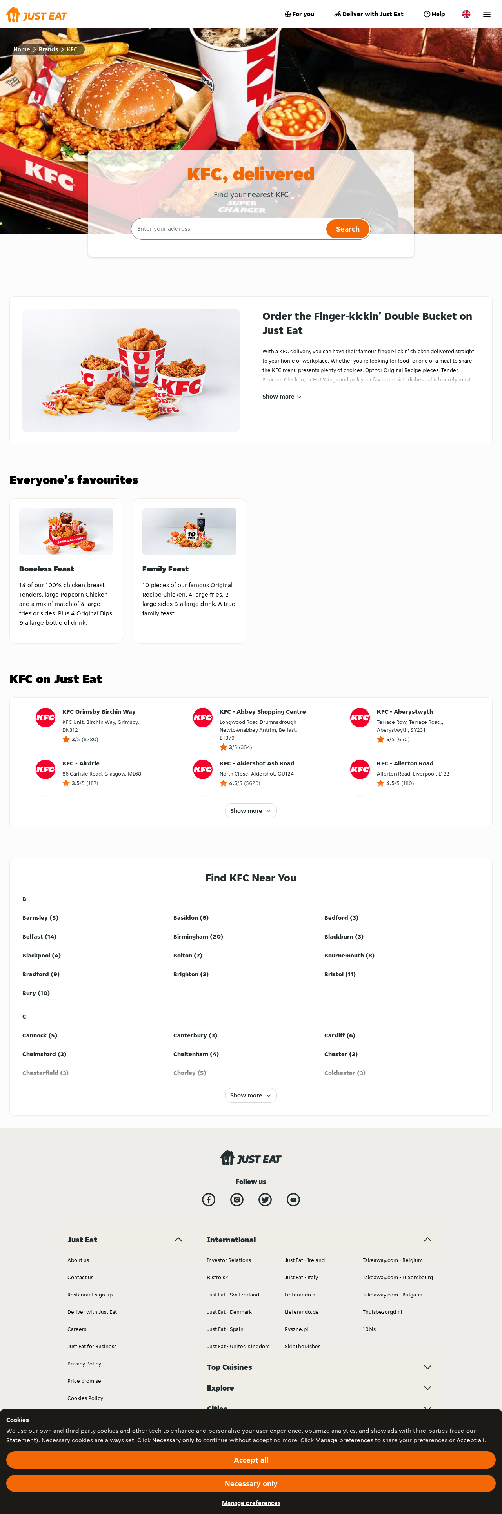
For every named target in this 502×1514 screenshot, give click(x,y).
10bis (369, 1329)
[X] (265, 1200)
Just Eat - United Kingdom (238, 1346)
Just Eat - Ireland (305, 1260)
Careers (76, 1329)
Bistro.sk (217, 1277)
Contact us (80, 1277)
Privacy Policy (84, 1363)
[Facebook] (208, 1200)
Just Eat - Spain (225, 1329)
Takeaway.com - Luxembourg (398, 1277)
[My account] (487, 14)
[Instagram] (237, 1200)
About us (78, 1260)
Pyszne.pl (296, 1329)
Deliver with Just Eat (373, 14)
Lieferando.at (301, 1294)
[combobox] (227, 229)
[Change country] (466, 14)
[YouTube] (293, 1200)
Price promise (84, 1380)
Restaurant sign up (90, 1294)
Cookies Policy (85, 1398)
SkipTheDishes (302, 1346)
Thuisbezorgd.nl (382, 1311)
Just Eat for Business (91, 1346)
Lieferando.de (302, 1311)
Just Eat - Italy (301, 1277)
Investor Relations (229, 1260)
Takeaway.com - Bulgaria (392, 1294)
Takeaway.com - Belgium (393, 1260)
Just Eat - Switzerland (233, 1294)
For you (303, 14)
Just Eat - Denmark (229, 1311)
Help (438, 14)
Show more (278, 396)
